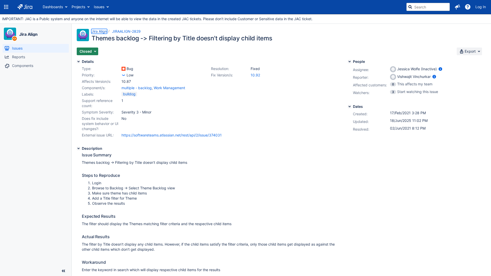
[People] (349, 61)
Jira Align (28, 34)
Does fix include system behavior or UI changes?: (100, 123)
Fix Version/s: (222, 75)
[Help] (468, 7)
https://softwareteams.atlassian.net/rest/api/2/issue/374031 (171, 135)
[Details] (78, 61)
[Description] (78, 148)
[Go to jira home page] (25, 7)
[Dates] (349, 106)
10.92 (255, 75)
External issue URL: (98, 135)
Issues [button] (99, 7)
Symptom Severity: (98, 112)
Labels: (88, 94)
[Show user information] (440, 69)
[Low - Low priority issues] (123, 75)
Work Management (169, 88)
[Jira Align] (10, 34)
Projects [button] (78, 7)
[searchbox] (428, 7)
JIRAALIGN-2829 (126, 31)
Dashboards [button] (53, 7)
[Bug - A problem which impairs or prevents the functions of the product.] (123, 69)
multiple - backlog (136, 88)
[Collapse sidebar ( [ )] (63, 271)
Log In (480, 7)
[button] (6, 7)
